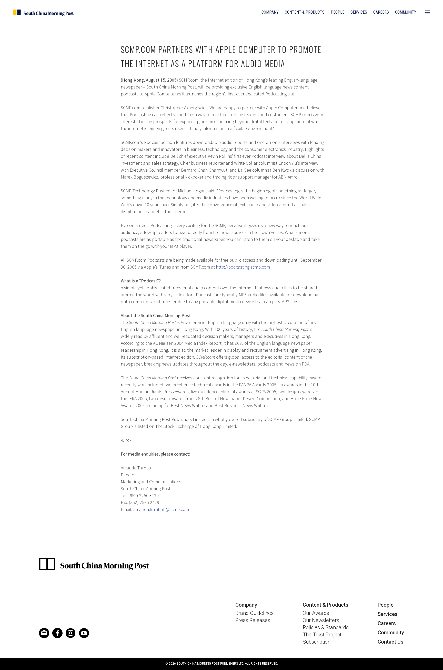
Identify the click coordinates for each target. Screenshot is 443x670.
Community (405, 12)
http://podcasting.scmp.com (243, 267)
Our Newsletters (321, 620)
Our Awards (316, 613)
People (337, 12)
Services (358, 12)
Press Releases (252, 620)
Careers (381, 12)
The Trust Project (322, 634)
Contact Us (391, 642)
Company (270, 12)
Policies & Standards (326, 627)
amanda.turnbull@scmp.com (161, 509)
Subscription (316, 641)
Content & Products (305, 12)
